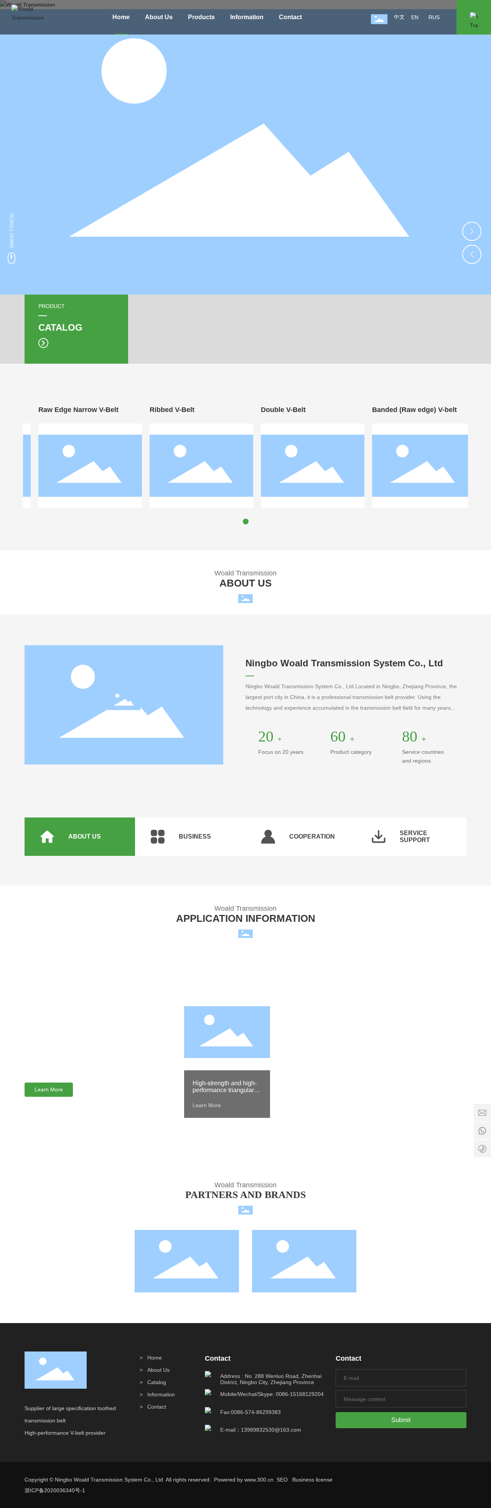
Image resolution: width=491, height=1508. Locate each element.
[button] (471, 231)
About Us (158, 1370)
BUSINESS (195, 836)
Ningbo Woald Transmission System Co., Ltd (344, 663)
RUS (434, 17)
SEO (282, 1480)
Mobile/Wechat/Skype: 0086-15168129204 (272, 1394)
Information (161, 1394)
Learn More (207, 1105)
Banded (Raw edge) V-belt (403, 410)
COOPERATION (312, 836)
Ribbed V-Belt (160, 410)
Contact (156, 1407)
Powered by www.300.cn (244, 1480)
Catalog (156, 1382)
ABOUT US (84, 836)
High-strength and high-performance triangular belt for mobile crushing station (225, 1093)
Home (154, 1358)
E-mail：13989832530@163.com (260, 1430)
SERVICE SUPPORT (415, 836)
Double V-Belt (271, 410)
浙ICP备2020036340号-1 (55, 1490)
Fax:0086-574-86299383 (250, 1412)
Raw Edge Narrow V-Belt (67, 410)
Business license (312, 1480)
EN (415, 17)
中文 (399, 17)
